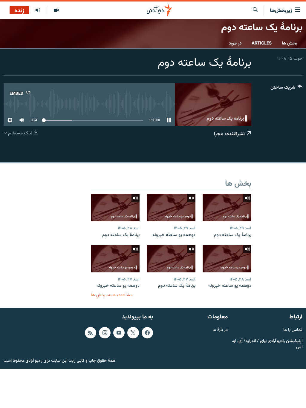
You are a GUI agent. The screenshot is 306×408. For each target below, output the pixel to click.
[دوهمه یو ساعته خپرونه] (171, 207)
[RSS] (90, 332)
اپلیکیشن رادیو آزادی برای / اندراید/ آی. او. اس (267, 344)
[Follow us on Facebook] (147, 332)
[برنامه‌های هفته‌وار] (38, 10)
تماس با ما (292, 330)
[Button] (286, 89)
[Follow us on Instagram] (104, 332)
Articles (262, 43)
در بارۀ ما (220, 330)
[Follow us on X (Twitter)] (133, 332)
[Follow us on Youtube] (119, 332)
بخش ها (289, 43)
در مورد (235, 43)
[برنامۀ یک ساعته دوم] (227, 207)
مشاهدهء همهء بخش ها (111, 295)
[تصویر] (56, 10)
